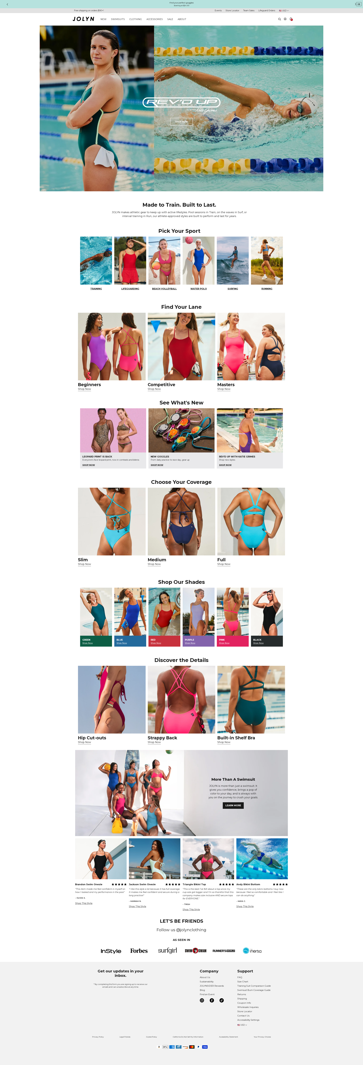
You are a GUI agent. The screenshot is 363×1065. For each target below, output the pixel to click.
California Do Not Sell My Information (188, 1037)
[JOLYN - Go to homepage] (83, 19)
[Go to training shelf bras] (251, 700)
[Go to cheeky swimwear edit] (112, 521)
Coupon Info (244, 1003)
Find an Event (207, 994)
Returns (241, 994)
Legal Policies (125, 1037)
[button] (290, 22)
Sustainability (207, 981)
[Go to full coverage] (251, 521)
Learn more (233, 805)
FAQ (239, 977)
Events (218, 10)
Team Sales (248, 10)
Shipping (242, 998)
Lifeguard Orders (266, 10)
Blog (202, 990)
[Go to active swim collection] (251, 346)
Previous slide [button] (7, 4)
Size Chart (242, 981)
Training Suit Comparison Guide (254, 985)
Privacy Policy (98, 1037)
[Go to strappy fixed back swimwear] (181, 700)
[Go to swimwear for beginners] (112, 346)
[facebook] (212, 1001)
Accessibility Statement (228, 1037)
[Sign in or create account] (285, 19)
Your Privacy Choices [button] (262, 1037)
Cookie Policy (151, 1037)
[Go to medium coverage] (181, 521)
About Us (205, 977)
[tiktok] (222, 1001)
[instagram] (202, 1001)
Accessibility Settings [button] (248, 1020)
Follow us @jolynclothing (181, 929)
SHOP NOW (181, 121)
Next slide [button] (355, 4)
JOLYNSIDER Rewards (212, 985)
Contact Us (243, 1015)
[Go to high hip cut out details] (112, 700)
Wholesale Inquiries (247, 1007)
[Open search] (279, 19)
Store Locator (232, 10)
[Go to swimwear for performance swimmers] (181, 346)
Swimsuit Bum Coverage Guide (254, 990)
